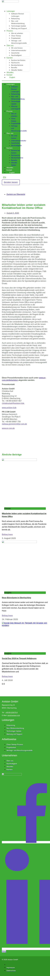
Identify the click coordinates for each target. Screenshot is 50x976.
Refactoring (15, 18)
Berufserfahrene (17, 65)
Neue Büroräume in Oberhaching (16, 598)
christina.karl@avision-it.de (13, 403)
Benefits (14, 67)
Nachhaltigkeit (16, 55)
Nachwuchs (15, 63)
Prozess (10, 31)
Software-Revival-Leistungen (15, 89)
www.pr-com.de (8, 428)
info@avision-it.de (13, 715)
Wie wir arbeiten (17, 33)
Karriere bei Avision (18, 60)
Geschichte (15, 53)
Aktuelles (10, 72)
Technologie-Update (18, 26)
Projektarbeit (15, 38)
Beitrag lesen (7, 534)
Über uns (10, 45)
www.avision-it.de (9, 408)
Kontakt (9, 75)
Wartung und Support (19, 28)
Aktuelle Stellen (16, 70)
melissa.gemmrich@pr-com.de (14, 424)
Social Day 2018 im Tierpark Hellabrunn (19, 658)
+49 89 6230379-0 (11, 712)
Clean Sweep (16, 36)
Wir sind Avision (17, 48)
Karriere (10, 58)
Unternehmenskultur (18, 50)
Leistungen (11, 11)
